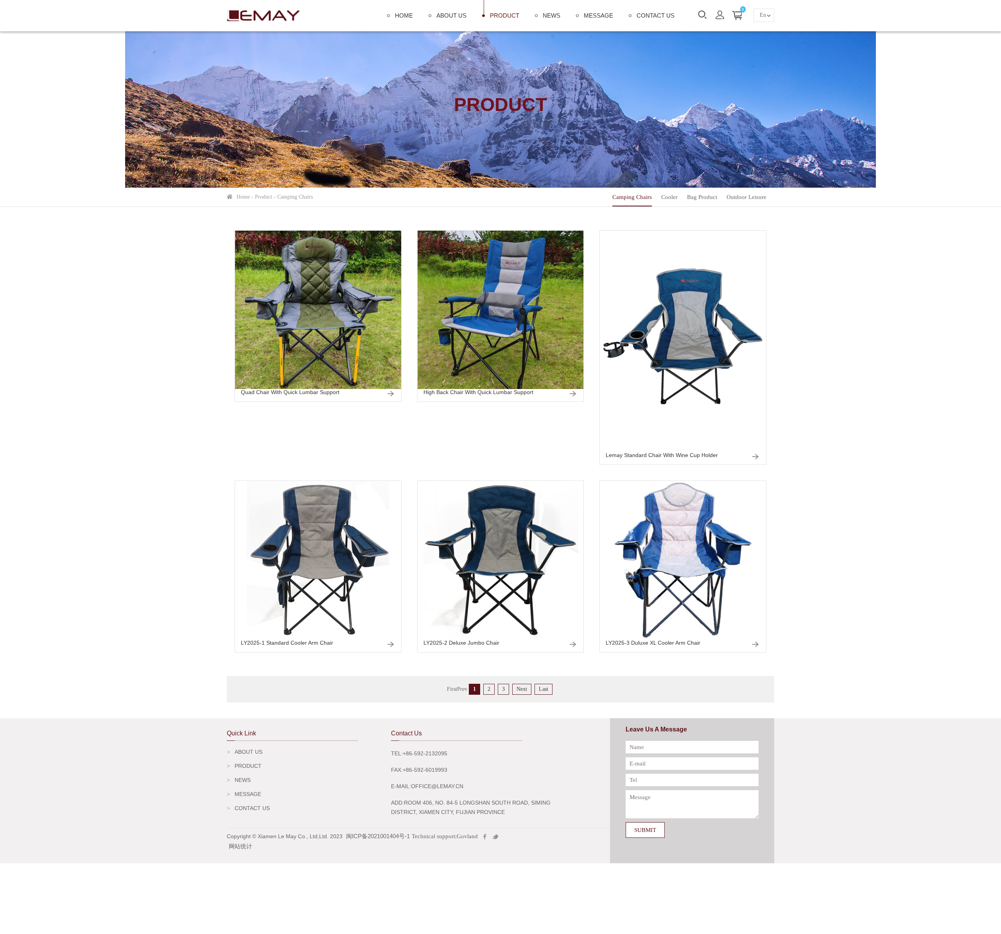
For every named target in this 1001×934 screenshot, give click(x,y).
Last (543, 689)
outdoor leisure (746, 197)
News (551, 15)
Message (598, 15)
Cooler (669, 197)
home (404, 15)
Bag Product (702, 197)
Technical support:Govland (445, 836)
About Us (451, 15)
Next (522, 689)
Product (504, 15)
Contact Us (656, 15)
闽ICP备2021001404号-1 (378, 836)
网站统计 (240, 846)
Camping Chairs (632, 197)
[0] (737, 15)
